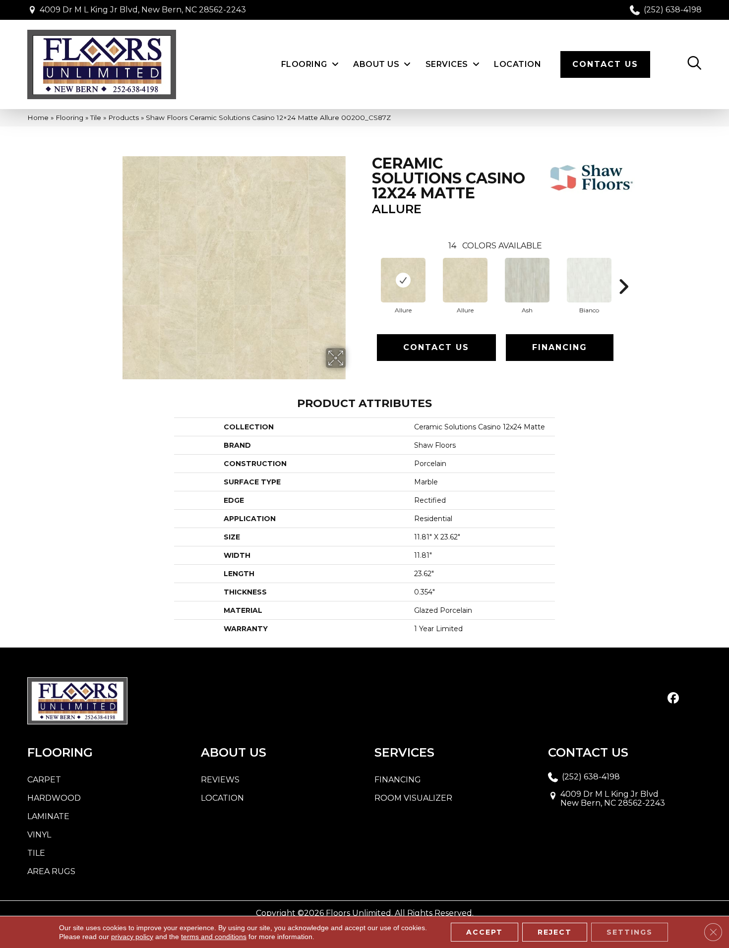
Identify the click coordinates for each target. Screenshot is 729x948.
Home (38, 117)
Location (222, 798)
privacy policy (132, 937)
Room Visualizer (413, 798)
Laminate (48, 816)
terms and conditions (213, 937)
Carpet (44, 779)
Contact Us (436, 347)
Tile (95, 117)
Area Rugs (51, 871)
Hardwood (54, 798)
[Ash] (527, 280)
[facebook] (673, 698)
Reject (555, 932)
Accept (484, 932)
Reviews (220, 779)
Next (623, 272)
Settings (630, 932)
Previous (367, 272)
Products (123, 117)
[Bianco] (589, 280)
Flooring (69, 117)
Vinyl (39, 834)
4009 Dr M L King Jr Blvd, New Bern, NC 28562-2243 (143, 9)
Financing (559, 347)
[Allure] (403, 280)
